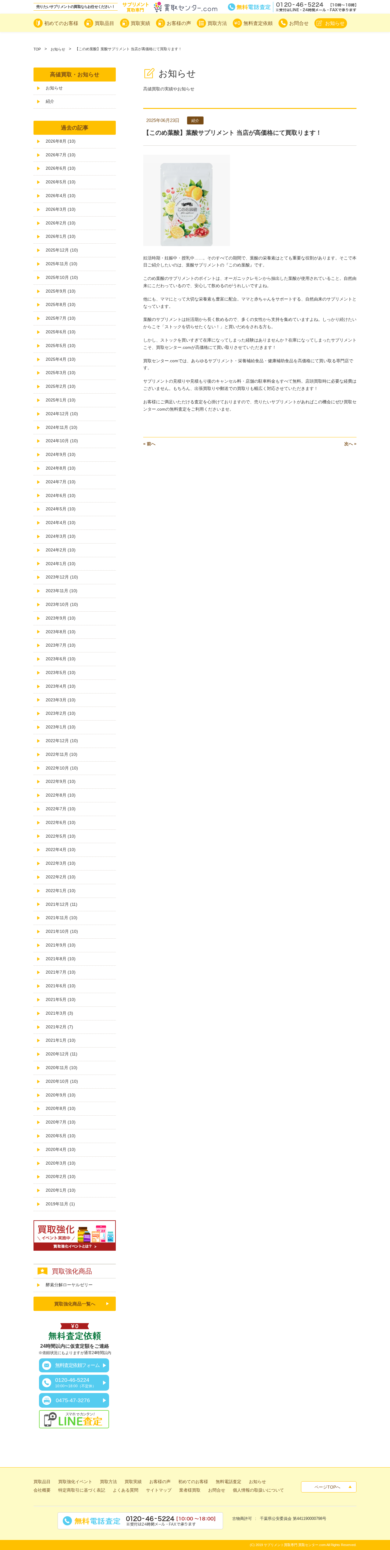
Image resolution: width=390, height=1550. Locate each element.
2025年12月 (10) (62, 250)
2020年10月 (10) (62, 1081)
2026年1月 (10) (61, 236)
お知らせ (58, 49)
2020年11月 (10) (61, 1067)
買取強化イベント (75, 1481)
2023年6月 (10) (61, 658)
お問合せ (216, 1490)
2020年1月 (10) (61, 1190)
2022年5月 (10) (61, 836)
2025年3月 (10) (61, 372)
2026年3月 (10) (61, 209)
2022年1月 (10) (61, 890)
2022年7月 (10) (61, 808)
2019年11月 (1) (60, 1203)
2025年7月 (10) (61, 318)
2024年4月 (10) (61, 522)
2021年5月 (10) (61, 999)
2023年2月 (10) (61, 713)
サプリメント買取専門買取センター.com (169, 7)
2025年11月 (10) (61, 263)
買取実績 (133, 1481)
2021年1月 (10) (61, 1040)
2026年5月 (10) (61, 181)
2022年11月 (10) (61, 754)
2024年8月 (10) (61, 468)
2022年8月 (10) (61, 795)
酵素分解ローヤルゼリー (69, 1284)
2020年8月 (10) (61, 1108)
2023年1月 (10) (61, 727)
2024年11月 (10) (61, 427)
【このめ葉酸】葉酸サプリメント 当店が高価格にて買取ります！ (232, 132)
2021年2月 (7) (59, 1026)
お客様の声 (160, 1481)
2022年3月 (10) (61, 863)
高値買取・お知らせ (74, 74)
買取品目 (42, 1481)
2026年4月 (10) (61, 195)
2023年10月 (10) (62, 604)
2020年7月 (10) (61, 1122)
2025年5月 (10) (61, 345)
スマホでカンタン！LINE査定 (74, 1419)
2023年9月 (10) (61, 618)
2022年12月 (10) (62, 740)
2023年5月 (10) (61, 672)
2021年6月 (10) (61, 985)
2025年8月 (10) (61, 304)
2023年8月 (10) (61, 631)
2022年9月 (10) (61, 781)
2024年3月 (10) (61, 536)
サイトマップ (159, 1490)
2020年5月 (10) (61, 1135)
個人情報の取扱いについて (258, 1490)
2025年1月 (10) (61, 400)
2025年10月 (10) (62, 277)
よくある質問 (125, 1490)
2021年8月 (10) (61, 958)
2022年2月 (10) (61, 876)
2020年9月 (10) (61, 1095)
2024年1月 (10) (61, 563)
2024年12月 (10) (62, 413)
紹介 (50, 101)
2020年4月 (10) (61, 1149)
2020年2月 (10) (61, 1176)
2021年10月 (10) (62, 931)
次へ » (350, 443)
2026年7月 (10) (61, 154)
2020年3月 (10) (61, 1163)
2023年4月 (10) (61, 686)
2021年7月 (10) (61, 972)
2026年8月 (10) (61, 141)
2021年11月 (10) (61, 917)
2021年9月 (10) (61, 945)
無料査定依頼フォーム (77, 1365)
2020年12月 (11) (61, 1053)
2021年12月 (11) (61, 904)
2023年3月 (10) (61, 699)
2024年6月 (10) (61, 495)
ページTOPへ (327, 1487)
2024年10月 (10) (62, 440)
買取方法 (108, 1481)
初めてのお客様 (193, 1481)
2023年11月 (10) (61, 590)
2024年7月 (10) (61, 481)
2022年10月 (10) (62, 768)
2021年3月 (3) (59, 1013)
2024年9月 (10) (61, 454)
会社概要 (42, 1490)
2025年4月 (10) (61, 359)
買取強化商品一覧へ (74, 1303)
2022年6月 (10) (61, 822)
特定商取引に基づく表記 (81, 1490)
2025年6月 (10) (61, 331)
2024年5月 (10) (61, 508)
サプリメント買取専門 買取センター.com (295, 1545)
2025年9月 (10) (61, 291)
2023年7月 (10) (61, 645)
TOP (37, 49)
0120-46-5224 (75, 1382)
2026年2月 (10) (61, 223)
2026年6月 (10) (61, 168)
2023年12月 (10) (62, 577)
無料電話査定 (292, 7)
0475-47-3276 (73, 1400)
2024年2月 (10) (61, 549)
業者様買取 (189, 1490)
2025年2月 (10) (61, 386)
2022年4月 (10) (61, 849)
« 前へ (149, 443)
